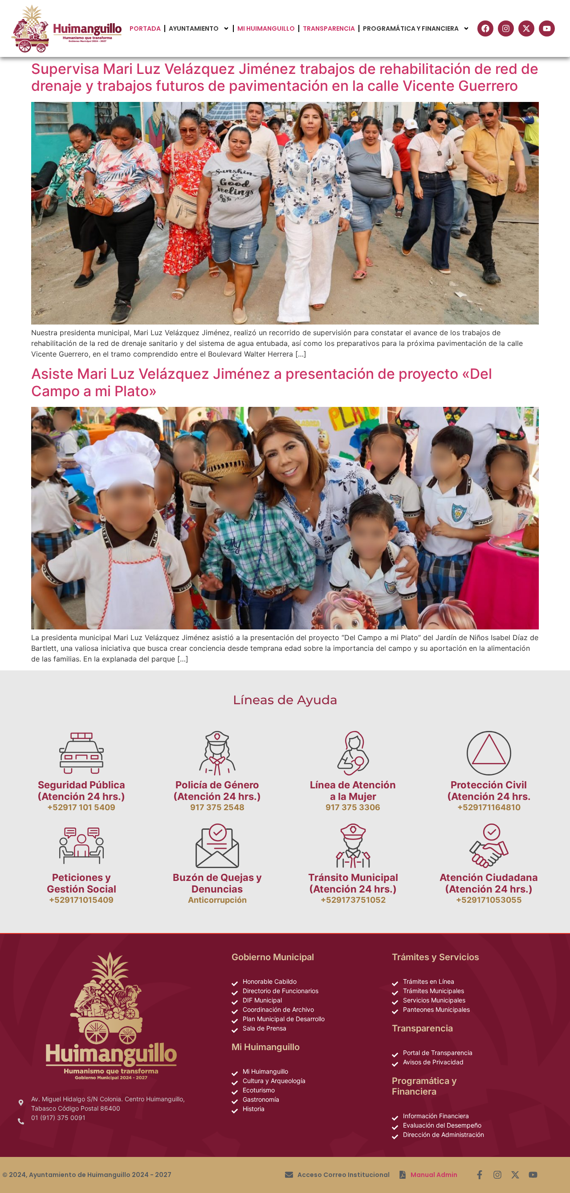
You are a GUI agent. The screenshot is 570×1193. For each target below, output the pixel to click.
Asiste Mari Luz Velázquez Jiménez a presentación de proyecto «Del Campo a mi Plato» (261, 382)
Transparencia (329, 28)
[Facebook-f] (479, 1174)
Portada (145, 28)
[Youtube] (533, 1174)
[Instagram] (497, 1174)
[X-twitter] (515, 1174)
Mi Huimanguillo (266, 28)
